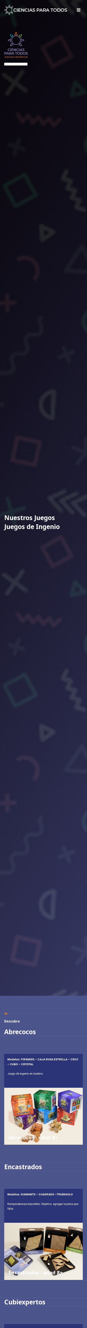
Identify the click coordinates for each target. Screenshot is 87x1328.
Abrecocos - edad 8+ (33, 1137)
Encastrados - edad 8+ (35, 1272)
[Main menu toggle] (78, 10)
